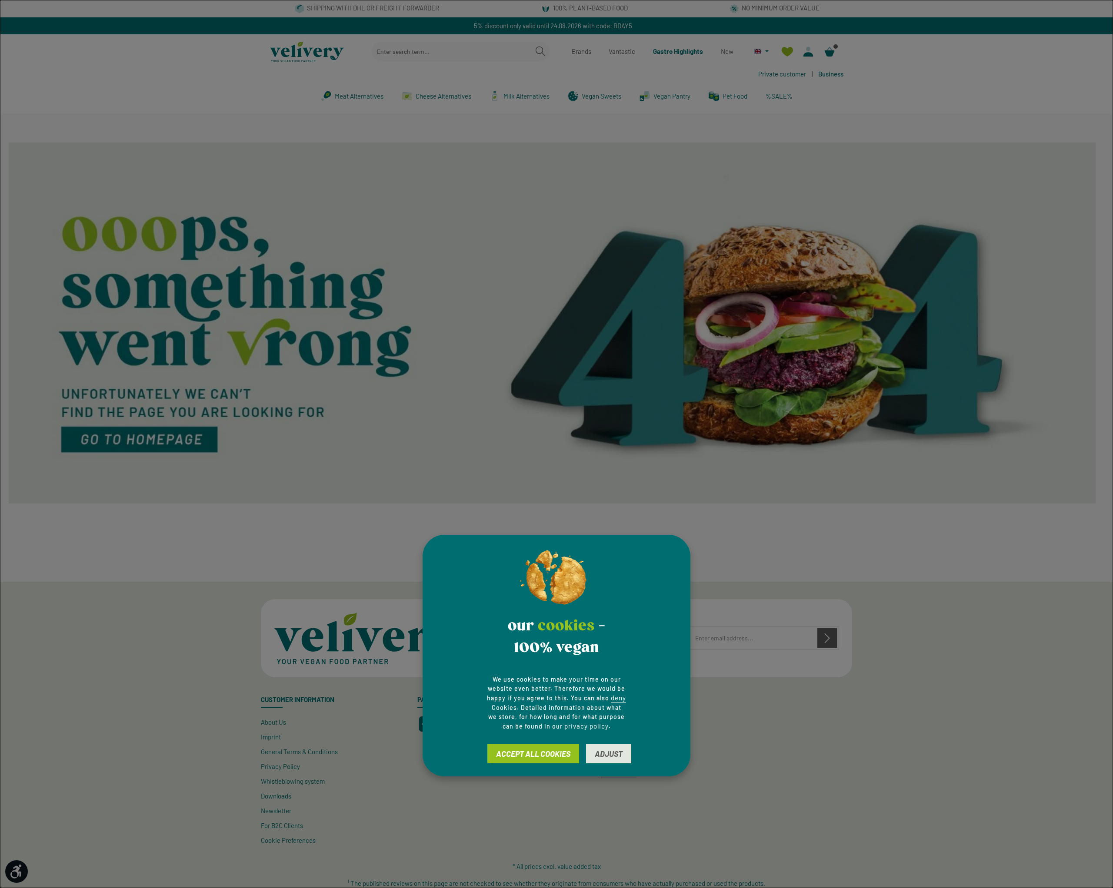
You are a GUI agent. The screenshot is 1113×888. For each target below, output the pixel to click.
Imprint (271, 737)
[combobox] (452, 51)
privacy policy (586, 726)
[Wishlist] (787, 51)
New (727, 51)
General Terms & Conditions (299, 751)
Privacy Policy (280, 766)
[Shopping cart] (830, 51)
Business (830, 74)
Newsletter (276, 811)
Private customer (782, 74)
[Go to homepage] (307, 51)
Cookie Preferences (288, 840)
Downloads (276, 796)
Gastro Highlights (678, 51)
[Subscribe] (827, 638)
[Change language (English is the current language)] (761, 51)
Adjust (609, 754)
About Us (273, 722)
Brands (581, 51)
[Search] (540, 51)
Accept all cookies (533, 754)
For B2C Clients (282, 825)
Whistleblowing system (293, 781)
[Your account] (808, 51)
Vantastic (622, 51)
